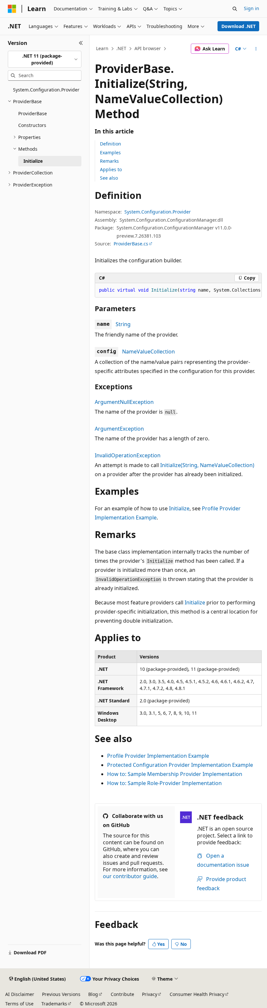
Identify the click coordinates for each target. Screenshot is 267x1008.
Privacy (149, 994)
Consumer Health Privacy (197, 994)
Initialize (179, 508)
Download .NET (238, 26)
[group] (178, 290)
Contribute (122, 994)
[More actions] (256, 49)
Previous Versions (61, 994)
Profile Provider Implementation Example (158, 755)
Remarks (109, 161)
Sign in (251, 8)
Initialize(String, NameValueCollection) (207, 465)
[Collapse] (81, 43)
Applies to (111, 169)
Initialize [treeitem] (33, 161)
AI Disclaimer (19, 994)
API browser (147, 48)
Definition (110, 144)
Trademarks (54, 1004)
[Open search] (234, 9)
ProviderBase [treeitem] (32, 113)
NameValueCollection (148, 351)
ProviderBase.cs (131, 244)
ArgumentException (119, 428)
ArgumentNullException (124, 402)
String (123, 324)
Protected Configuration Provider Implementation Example (180, 764)
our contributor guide (130, 876)
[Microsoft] (12, 9)
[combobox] (44, 59)
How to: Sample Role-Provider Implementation (164, 783)
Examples (110, 152)
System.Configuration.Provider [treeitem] (46, 90)
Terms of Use (19, 1004)
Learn (102, 48)
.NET (121, 48)
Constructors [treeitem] (32, 125)
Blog (93, 994)
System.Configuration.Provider (157, 212)
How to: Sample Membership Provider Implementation (174, 774)
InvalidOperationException (128, 455)
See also (109, 178)
